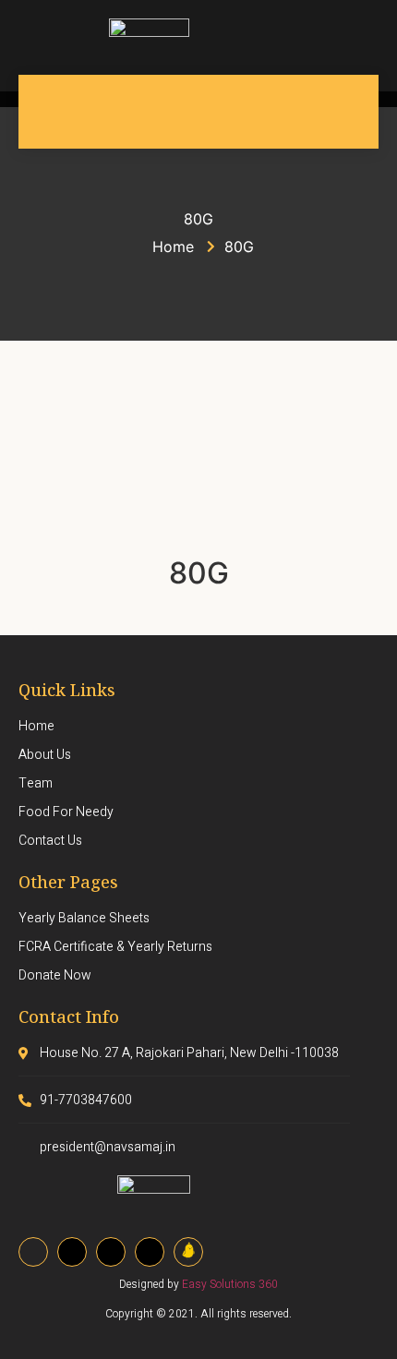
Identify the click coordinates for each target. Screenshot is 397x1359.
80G (199, 573)
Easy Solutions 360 (230, 1284)
